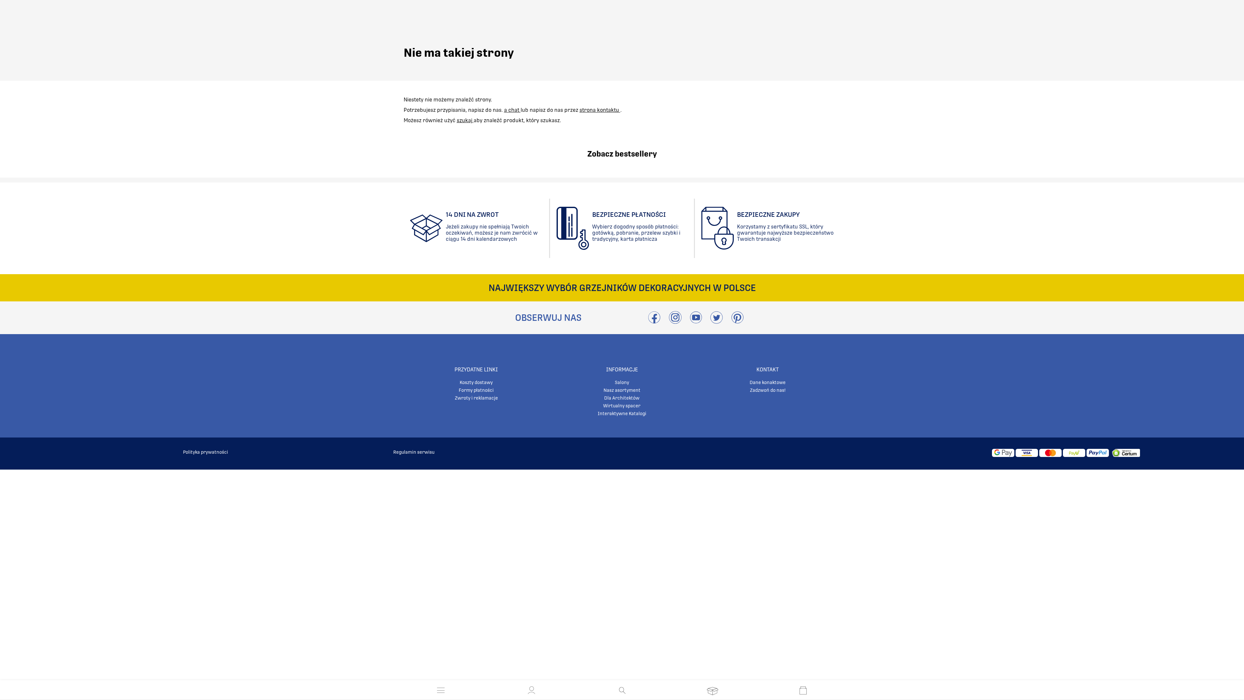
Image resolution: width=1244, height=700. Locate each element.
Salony (622, 382)
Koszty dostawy (476, 382)
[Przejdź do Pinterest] (737, 321)
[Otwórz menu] (441, 690)
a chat (512, 110)
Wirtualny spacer (621, 405)
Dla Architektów (621, 398)
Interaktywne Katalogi (622, 413)
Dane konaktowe (768, 382)
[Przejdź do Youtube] (695, 321)
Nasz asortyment (622, 390)
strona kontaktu (600, 110)
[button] (532, 690)
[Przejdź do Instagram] (675, 321)
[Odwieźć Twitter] (716, 321)
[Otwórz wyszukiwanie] (622, 690)
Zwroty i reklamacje (476, 398)
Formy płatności (476, 390)
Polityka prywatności (205, 452)
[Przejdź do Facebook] (654, 321)
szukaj (465, 120)
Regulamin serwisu (413, 452)
